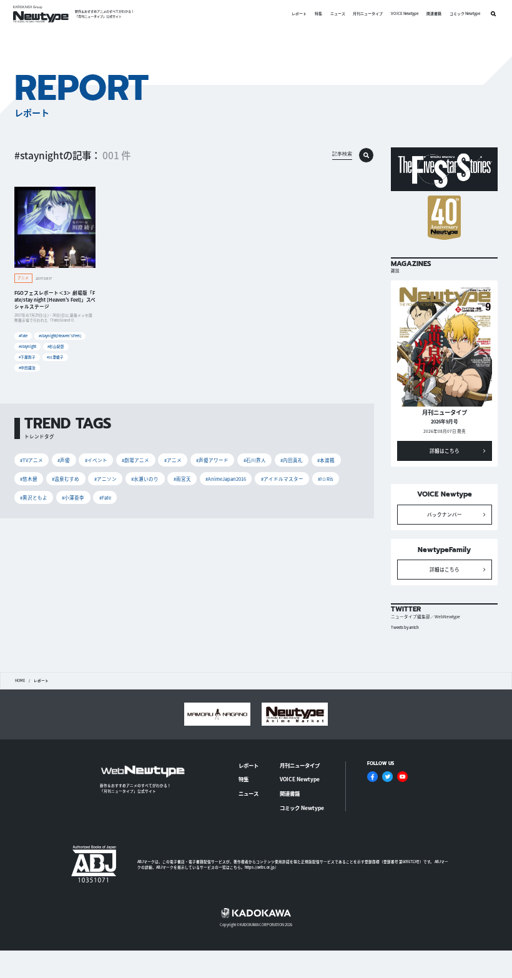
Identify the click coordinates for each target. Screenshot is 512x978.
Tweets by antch (405, 627)
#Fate (23, 335)
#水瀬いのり (145, 478)
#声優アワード (212, 460)
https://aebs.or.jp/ (260, 867)
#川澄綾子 (55, 357)
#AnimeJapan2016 (225, 478)
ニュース (337, 14)
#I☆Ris (325, 478)
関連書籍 (433, 14)
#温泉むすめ (65, 478)
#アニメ (173, 460)
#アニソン (105, 478)
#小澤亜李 (73, 497)
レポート (299, 14)
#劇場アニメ (135, 460)
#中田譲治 (27, 367)
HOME (20, 680)
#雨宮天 (182, 478)
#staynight (27, 346)
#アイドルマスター (282, 478)
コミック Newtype (465, 14)
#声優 (63, 460)
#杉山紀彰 (55, 346)
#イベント (96, 460)
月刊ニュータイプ (368, 14)
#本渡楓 (326, 460)
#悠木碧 (28, 478)
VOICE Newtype (404, 14)
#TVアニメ (31, 460)
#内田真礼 (291, 460)
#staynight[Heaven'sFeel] (60, 335)
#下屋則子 (27, 357)
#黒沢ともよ (33, 497)
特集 (318, 14)
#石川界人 (255, 460)
